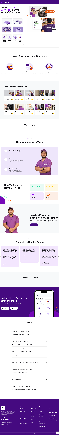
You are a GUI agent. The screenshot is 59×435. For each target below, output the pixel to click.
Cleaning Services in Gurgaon (53, 420)
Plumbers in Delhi (42, 421)
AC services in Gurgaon (52, 418)
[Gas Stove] (15, 37)
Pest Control (32, 416)
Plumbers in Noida (23, 418)
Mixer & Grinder (33, 411)
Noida (40, 408)
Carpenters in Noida (23, 421)
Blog (49, 408)
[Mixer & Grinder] (4, 37)
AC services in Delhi (42, 426)
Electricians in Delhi (42, 423)
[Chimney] (9, 37)
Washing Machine (33, 408)
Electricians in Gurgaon (52, 415)
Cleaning (32, 419)
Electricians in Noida (23, 420)
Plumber (32, 422)
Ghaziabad (41, 416)
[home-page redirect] (5, 2)
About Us (21, 408)
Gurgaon (40, 411)
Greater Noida (41, 414)
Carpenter (32, 414)
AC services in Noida (23, 423)
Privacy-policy (22, 411)
